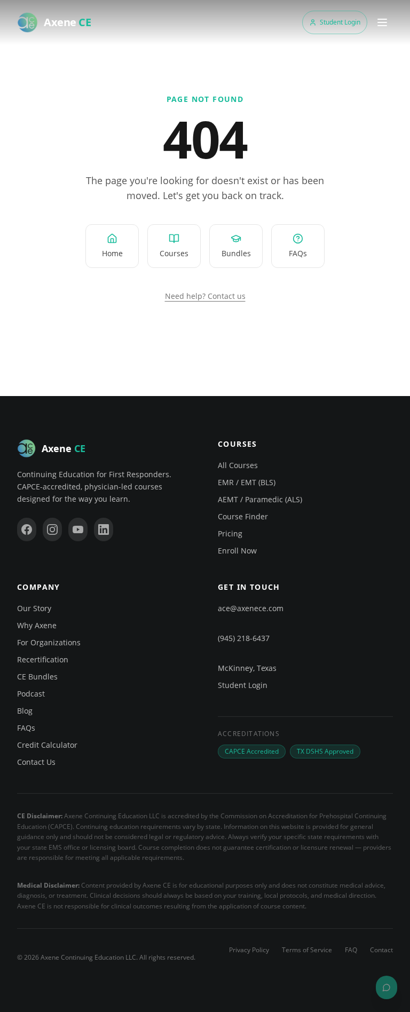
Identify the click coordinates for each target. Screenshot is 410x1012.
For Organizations (49, 642)
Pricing (230, 533)
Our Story (34, 608)
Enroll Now (237, 550)
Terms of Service (307, 950)
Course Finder (243, 516)
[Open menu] (382, 22)
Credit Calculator (47, 745)
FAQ (351, 950)
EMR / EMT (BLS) (246, 482)
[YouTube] (78, 529)
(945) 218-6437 (244, 638)
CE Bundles (37, 676)
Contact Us (36, 762)
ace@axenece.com (250, 608)
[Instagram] (52, 529)
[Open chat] (386, 987)
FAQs (26, 728)
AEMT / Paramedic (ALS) (260, 499)
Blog (25, 711)
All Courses (238, 465)
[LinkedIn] (103, 529)
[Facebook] (26, 529)
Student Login (340, 22)
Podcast (31, 694)
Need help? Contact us (205, 296)
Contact (381, 950)
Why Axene (37, 625)
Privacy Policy (249, 950)
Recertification (42, 659)
